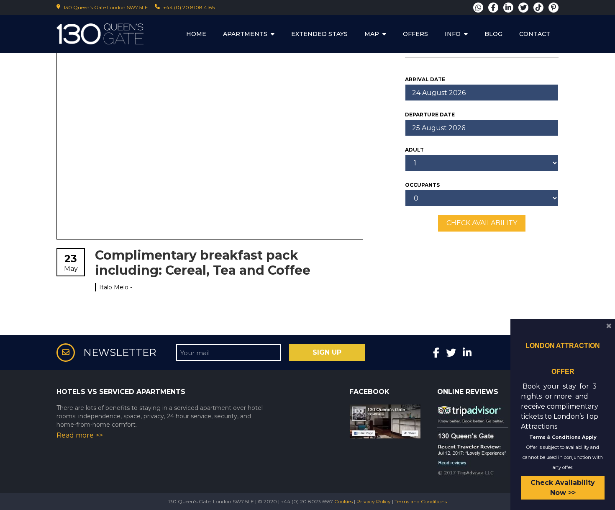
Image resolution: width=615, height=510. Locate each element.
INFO (453, 34)
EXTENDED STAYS (319, 34)
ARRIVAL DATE (425, 79)
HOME (196, 34)
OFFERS (415, 34)
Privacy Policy (373, 501)
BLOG (493, 34)
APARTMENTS (245, 34)
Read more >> (79, 435)
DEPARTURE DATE (430, 114)
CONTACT (534, 34)
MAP (371, 34)
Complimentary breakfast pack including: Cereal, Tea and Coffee (202, 262)
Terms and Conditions (421, 501)
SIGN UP (327, 352)
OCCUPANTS (422, 185)
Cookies (343, 501)
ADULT (414, 150)
